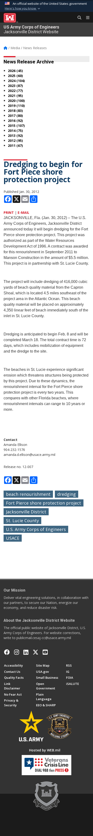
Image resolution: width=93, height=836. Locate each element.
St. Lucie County (22, 520)
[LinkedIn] (25, 652)
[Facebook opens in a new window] (7, 652)
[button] (23, 8)
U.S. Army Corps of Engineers (36, 529)
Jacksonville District (26, 512)
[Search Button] (77, 18)
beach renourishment (28, 494)
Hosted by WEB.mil (44, 750)
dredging (66, 494)
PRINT (9, 212)
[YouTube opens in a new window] (45, 652)
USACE (12, 538)
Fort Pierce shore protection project (43, 503)
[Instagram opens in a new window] (16, 652)
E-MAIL (23, 212)
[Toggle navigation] (85, 18)
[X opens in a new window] (35, 652)
